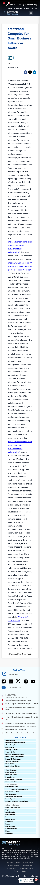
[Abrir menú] (31, 13)
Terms (16, 871)
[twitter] (30, 72)
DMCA (24, 871)
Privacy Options (13, 865)
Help (17, 862)
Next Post (26, 654)
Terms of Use (27, 865)
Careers (10, 862)
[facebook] (25, 72)
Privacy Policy (28, 862)
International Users (26, 868)
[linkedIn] (34, 72)
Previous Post (15, 654)
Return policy (11, 868)
